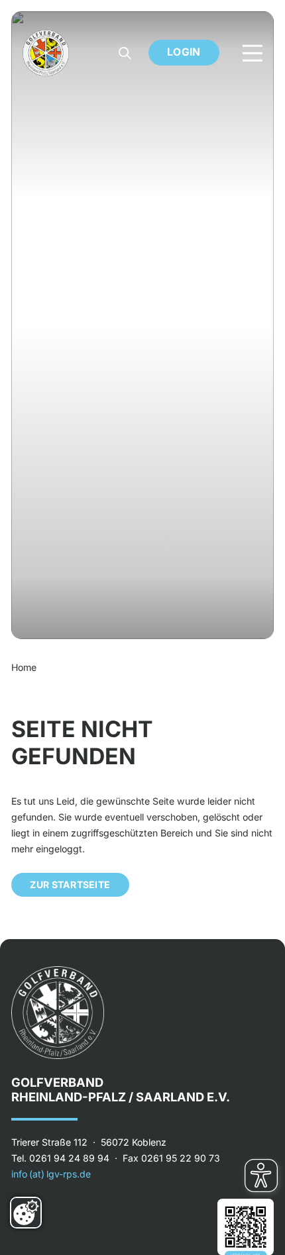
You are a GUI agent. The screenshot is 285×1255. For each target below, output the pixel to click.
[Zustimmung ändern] (26, 1213)
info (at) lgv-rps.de (51, 1174)
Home (23, 667)
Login (184, 52)
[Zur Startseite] (46, 53)
